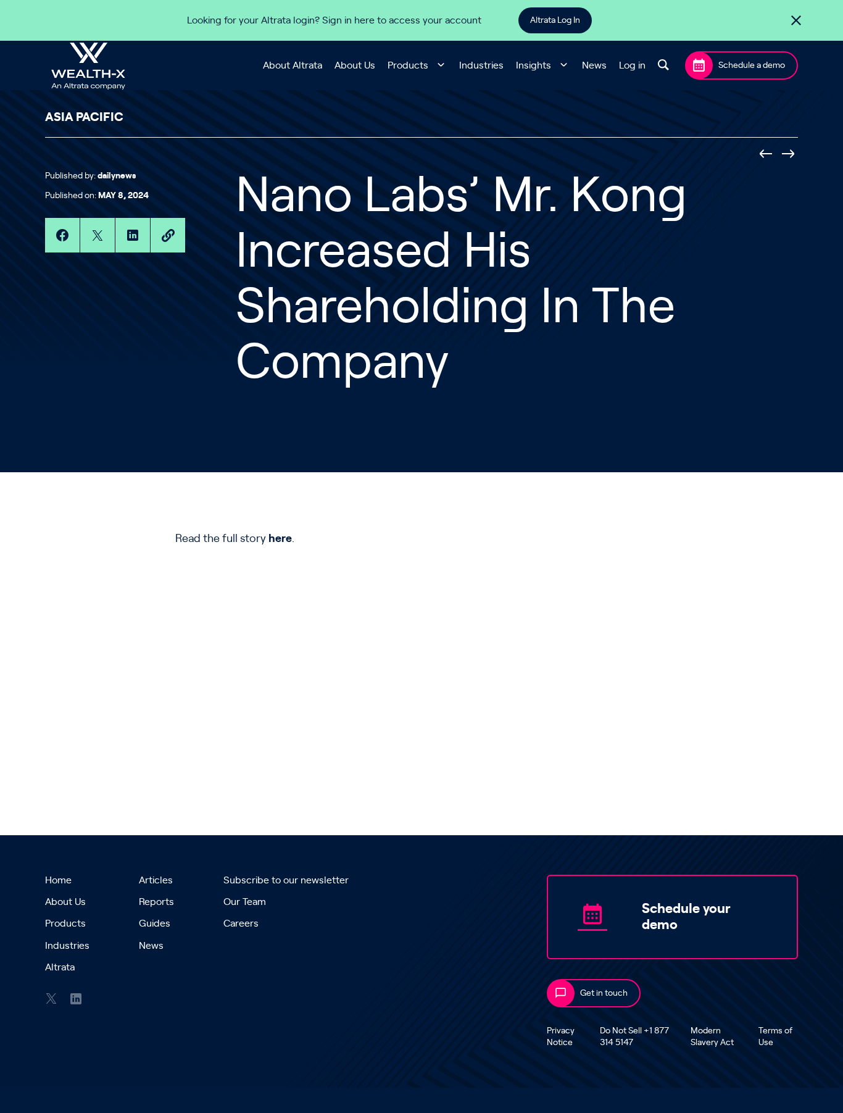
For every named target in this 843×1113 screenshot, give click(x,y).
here (280, 538)
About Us (354, 65)
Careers (241, 923)
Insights (533, 65)
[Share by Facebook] (62, 235)
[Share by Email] (168, 235)
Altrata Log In (555, 20)
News (594, 65)
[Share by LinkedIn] (132, 235)
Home (58, 880)
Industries (481, 65)
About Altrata (292, 65)
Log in (632, 65)
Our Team (244, 902)
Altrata (60, 967)
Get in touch (604, 993)
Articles (156, 880)
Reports (156, 902)
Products (408, 65)
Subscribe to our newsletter (286, 880)
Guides (154, 923)
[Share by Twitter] (97, 235)
